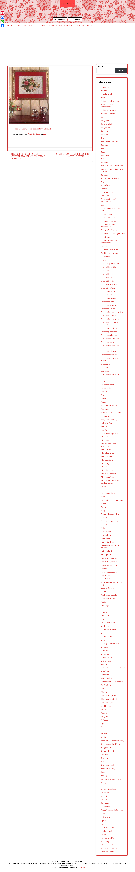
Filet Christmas (107, 453)
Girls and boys (107, 531)
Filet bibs (105, 440)
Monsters (105, 654)
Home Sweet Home (109, 565)
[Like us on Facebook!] (75, 21)
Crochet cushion (108, 291)
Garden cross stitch (109, 521)
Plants (103, 727)
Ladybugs (105, 605)
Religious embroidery (110, 744)
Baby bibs (105, 121)
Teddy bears (106, 817)
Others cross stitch (109, 699)
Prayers (104, 734)
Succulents (105, 796)
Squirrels (105, 793)
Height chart (106, 551)
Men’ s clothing (107, 637)
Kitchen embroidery (110, 595)
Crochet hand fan (108, 316)
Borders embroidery (110, 178)
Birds (103, 152)
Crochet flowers (84, 26)
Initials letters (107, 579)
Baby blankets (107, 124)
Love (103, 619)
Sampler (104, 755)
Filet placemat (107, 470)
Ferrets (104, 430)
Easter (103, 402)
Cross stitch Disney (45, 26)
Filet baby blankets (109, 437)
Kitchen (104, 591)
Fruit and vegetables (110, 514)
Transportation (107, 827)
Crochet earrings (108, 298)
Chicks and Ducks (109, 217)
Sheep (103, 782)
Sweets (104, 800)
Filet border (106, 449)
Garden (104, 518)
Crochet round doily (65, 26)
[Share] (2, 26)
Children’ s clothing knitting (113, 234)
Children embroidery (110, 221)
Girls (103, 528)
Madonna (105, 626)
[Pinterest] (2, 13)
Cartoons (105, 196)
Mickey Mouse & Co (110, 643)
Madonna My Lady (109, 630)
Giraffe (104, 525)
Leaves (104, 612)
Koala (103, 602)
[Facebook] (2, 17)
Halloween (105, 538)
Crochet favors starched (111, 305)
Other (103, 689)
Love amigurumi (108, 623)
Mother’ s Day (107, 657)
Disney (104, 392)
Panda (103, 709)
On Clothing (106, 685)
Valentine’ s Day (108, 838)
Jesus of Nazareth (108, 588)
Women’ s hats (107, 852)
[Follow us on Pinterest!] (60, 21)
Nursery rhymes (108, 678)
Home (10, 26)
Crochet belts (107, 274)
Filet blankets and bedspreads (108, 445)
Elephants (105, 409)
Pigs (102, 723)
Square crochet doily (110, 786)
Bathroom (105, 134)
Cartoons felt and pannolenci (108, 200)
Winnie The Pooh (108, 845)
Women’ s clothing (109, 848)
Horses (104, 568)
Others (104, 692)
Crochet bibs (106, 277)
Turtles (104, 834)
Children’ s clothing (109, 230)
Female (104, 426)
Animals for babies (109, 110)
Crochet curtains (108, 288)
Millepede (105, 647)
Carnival (104, 189)
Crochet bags (106, 270)
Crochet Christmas (109, 284)
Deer (103, 381)
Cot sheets (105, 257)
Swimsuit (105, 803)
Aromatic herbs (108, 114)
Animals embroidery (110, 101)
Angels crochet (107, 94)
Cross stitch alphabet (25, 26)
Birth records (106, 159)
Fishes (103, 486)
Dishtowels (106, 388)
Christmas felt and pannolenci (109, 242)
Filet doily (105, 463)
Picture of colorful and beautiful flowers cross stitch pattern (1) (27, 156)
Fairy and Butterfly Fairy (111, 419)
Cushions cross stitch (110, 374)
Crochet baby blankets (111, 267)
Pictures (104, 720)
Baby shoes (106, 128)
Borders (104, 175)
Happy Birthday (108, 542)
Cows (103, 260)
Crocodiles (105, 364)
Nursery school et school (112, 682)
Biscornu (105, 162)
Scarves (104, 758)
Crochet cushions (108, 295)
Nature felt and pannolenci (113, 668)
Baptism (104, 131)
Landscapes (106, 609)
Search (99, 66)
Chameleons (106, 214)
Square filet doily (108, 789)
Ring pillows (106, 748)
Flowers (104, 490)
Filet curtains (106, 456)
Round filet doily (108, 751)
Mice (103, 640)
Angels (104, 91)
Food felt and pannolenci (112, 500)
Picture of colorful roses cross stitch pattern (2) (72, 155)
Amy (45, 134)
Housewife (105, 575)
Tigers (103, 821)
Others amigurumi (109, 696)
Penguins (105, 716)
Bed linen (105, 145)
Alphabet (105, 87)
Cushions (105, 371)
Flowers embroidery (110, 493)
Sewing (104, 775)
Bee (102, 148)
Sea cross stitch (108, 765)
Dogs (103, 395)
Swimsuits (105, 807)
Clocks (104, 246)
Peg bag (104, 713)
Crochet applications (110, 264)
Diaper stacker (107, 385)
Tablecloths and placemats (112, 810)
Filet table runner (108, 474)
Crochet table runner (110, 351)
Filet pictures (106, 467)
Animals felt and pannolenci (108, 106)
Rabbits (104, 737)
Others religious (108, 702)
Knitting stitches (108, 598)
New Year (105, 671)
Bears (103, 138)
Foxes (103, 507)
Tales (103, 814)
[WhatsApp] (2, 21)
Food (103, 497)
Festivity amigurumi (109, 433)
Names (104, 664)
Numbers (105, 675)
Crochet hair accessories (112, 312)
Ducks (103, 399)
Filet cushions (107, 460)
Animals (104, 98)
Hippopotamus (107, 554)
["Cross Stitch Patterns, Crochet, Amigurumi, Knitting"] (67, 3)
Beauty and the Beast (110, 141)
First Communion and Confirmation (110, 482)
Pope (103, 730)
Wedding (105, 841)
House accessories (109, 572)
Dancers (104, 378)
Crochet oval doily (109, 328)
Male (103, 633)
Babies (103, 117)
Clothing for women (110, 253)
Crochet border (108, 281)
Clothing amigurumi (110, 250)
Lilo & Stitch (106, 616)
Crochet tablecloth (109, 355)
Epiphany (105, 416)
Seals (103, 772)
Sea (102, 762)
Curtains (104, 367)
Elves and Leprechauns (111, 412)
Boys (103, 182)
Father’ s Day (106, 423)
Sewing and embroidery (111, 779)
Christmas (105, 237)
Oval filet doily (107, 706)
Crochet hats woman (110, 319)
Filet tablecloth (107, 477)
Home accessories (109, 558)
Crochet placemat (109, 332)
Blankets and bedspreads (112, 166)
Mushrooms (106, 661)
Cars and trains (107, 192)
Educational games (109, 406)
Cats (102, 205)
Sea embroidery (108, 768)
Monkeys (105, 650)
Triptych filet (106, 831)
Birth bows (105, 155)
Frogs (103, 511)
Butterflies (105, 185)
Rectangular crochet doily (112, 741)
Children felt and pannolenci (108, 225)
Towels (104, 824)
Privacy (82, 867)
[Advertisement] (67, 44)
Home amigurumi (109, 561)
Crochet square (107, 342)
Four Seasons (107, 504)
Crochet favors (107, 302)
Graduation (106, 535)
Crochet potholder (109, 335)
